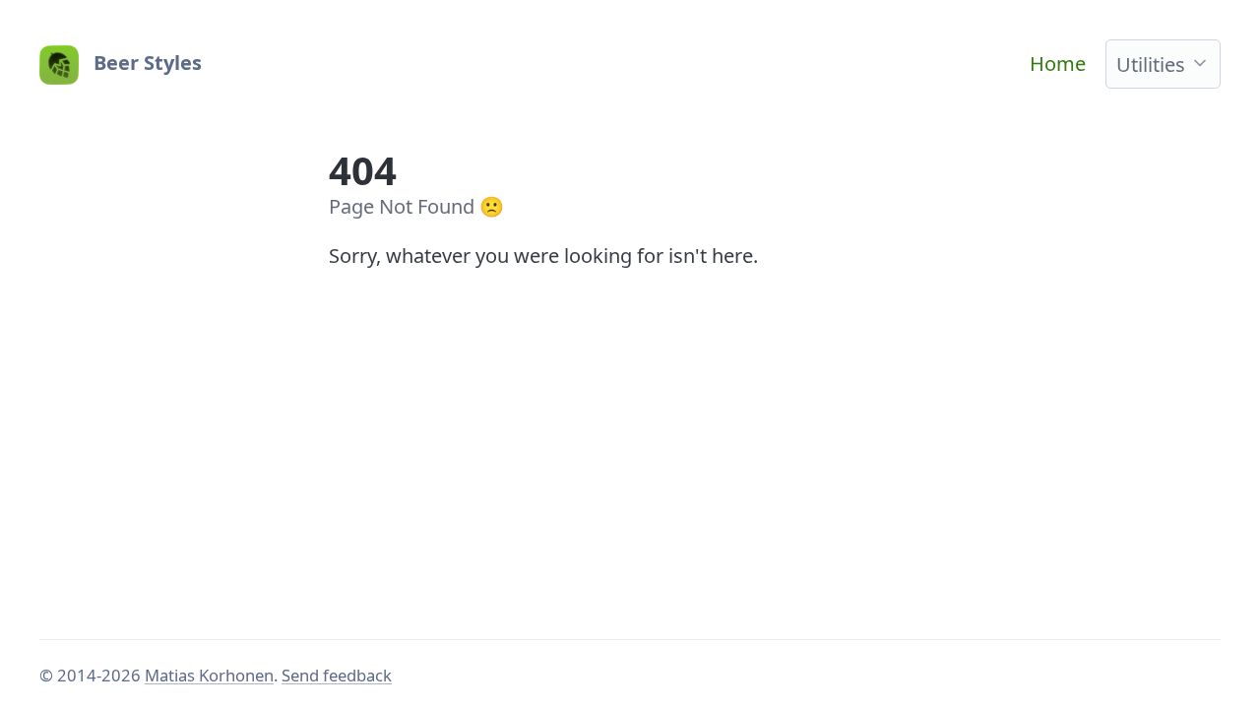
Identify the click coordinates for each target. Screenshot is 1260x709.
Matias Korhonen (209, 675)
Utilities (1150, 64)
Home (1058, 63)
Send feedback (337, 675)
